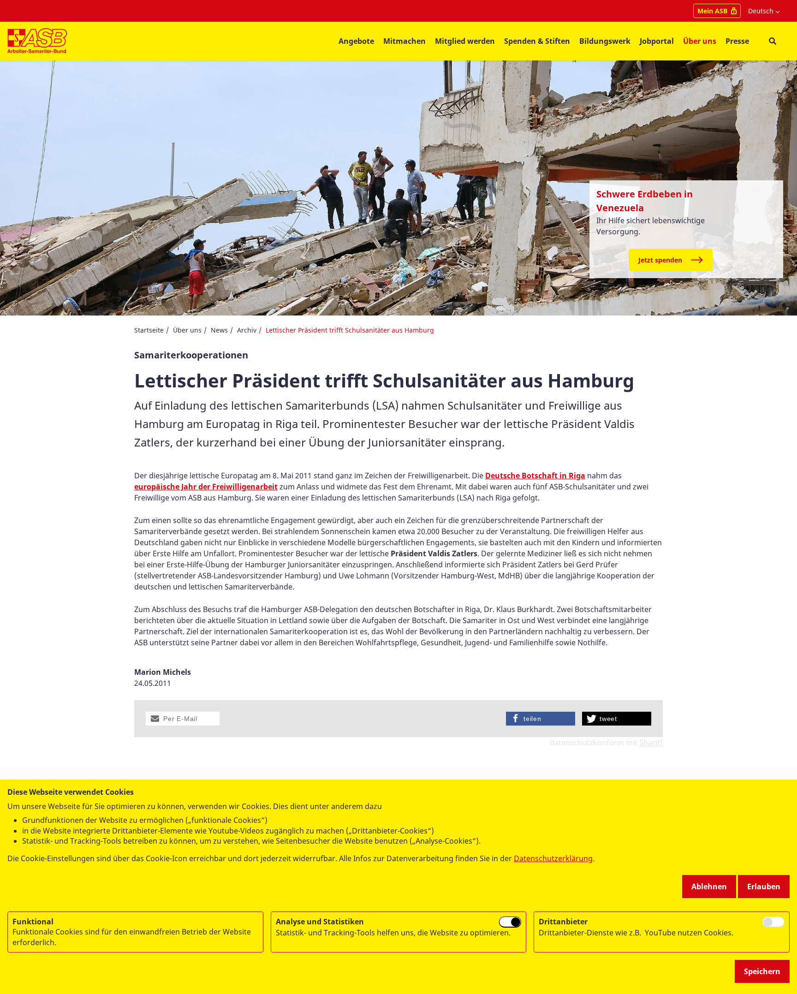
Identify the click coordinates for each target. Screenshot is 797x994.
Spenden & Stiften (537, 41)
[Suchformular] (772, 41)
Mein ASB (712, 10)
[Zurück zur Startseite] (37, 41)
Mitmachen (404, 41)
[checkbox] (510, 922)
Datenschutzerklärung (553, 858)
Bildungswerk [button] (604, 41)
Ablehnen (709, 886)
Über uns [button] (699, 41)
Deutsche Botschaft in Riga (535, 475)
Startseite (149, 330)
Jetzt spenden (660, 260)
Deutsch (760, 10)
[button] (183, 719)
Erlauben (763, 886)
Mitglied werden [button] (465, 41)
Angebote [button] (356, 41)
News (219, 330)
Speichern (762, 971)
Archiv (246, 330)
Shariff (651, 743)
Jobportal (657, 41)
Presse (737, 41)
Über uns (187, 330)
